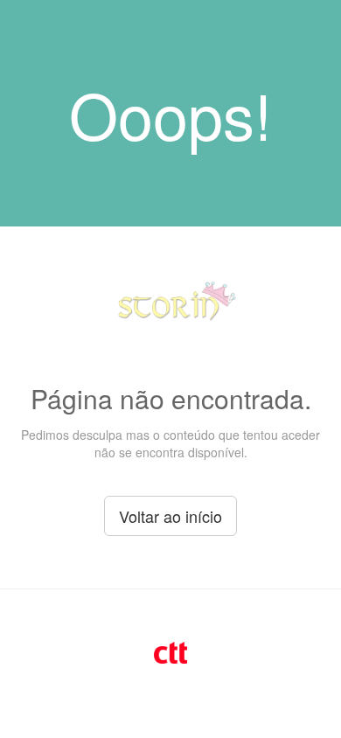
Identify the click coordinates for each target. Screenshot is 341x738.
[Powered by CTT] (171, 650)
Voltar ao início (170, 516)
